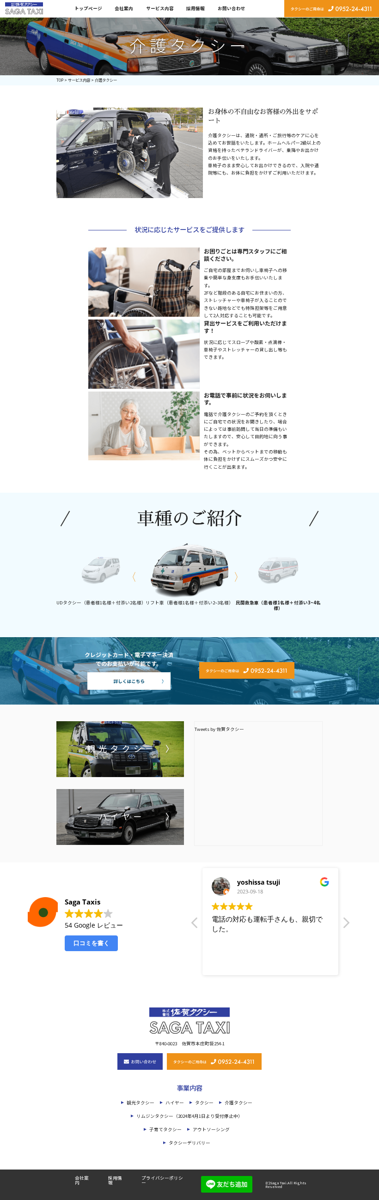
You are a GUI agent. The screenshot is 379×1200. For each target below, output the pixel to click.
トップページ (88, 8)
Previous (130, 576)
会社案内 (124, 8)
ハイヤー (174, 1102)
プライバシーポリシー (162, 1180)
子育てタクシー (165, 1129)
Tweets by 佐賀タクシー (219, 729)
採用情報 (195, 8)
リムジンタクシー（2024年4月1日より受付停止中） (189, 1116)
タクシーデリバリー (189, 1143)
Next (238, 576)
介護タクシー (238, 1102)
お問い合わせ (231, 8)
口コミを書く (91, 943)
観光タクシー (140, 1102)
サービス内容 (160, 8)
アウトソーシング (211, 1129)
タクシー (204, 1102)
